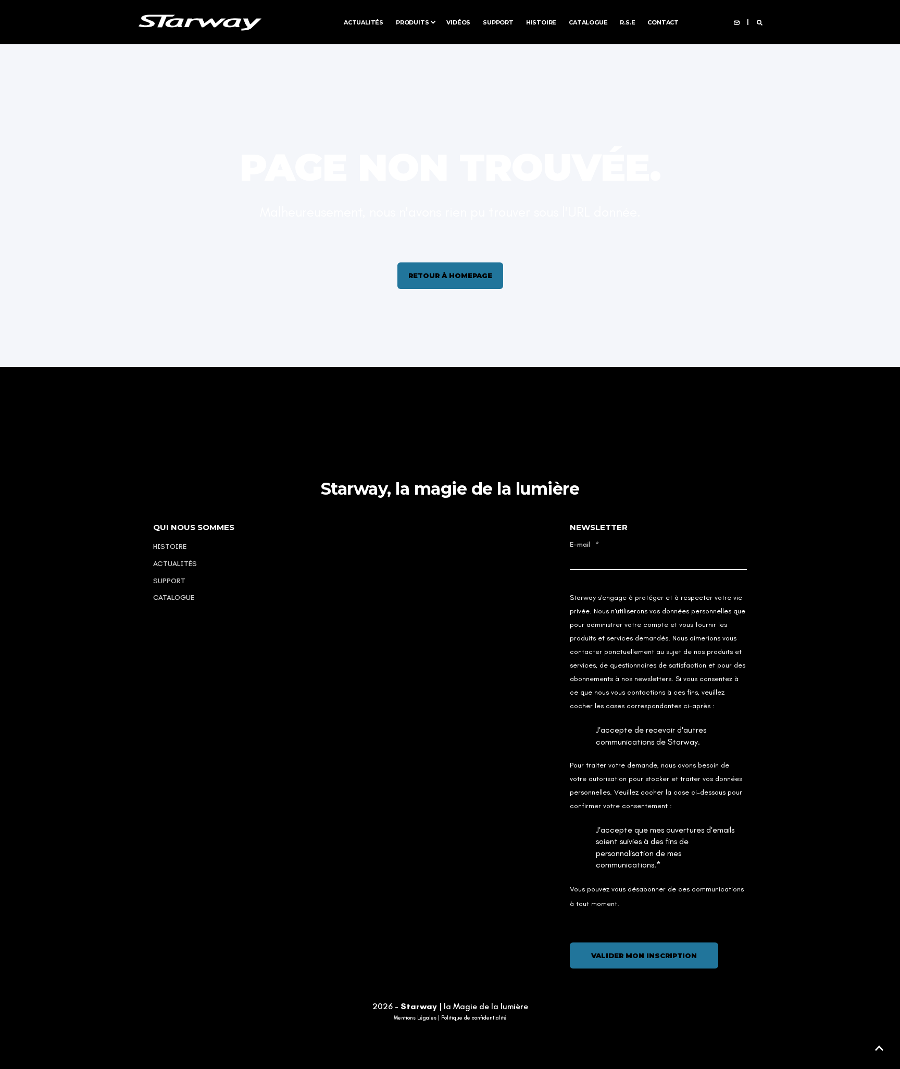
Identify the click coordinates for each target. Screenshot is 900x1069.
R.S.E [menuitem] (627, 22)
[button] (879, 1048)
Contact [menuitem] (663, 22)
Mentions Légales (415, 1018)
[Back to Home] (200, 21)
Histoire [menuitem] (541, 22)
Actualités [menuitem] (363, 22)
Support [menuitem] (498, 22)
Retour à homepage (450, 275)
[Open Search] (759, 22)
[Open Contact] (737, 22)
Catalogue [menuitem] (588, 22)
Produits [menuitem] (412, 22)
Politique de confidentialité (474, 1018)
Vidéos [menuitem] (458, 22)
